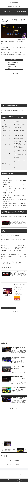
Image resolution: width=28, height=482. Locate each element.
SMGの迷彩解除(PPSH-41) (13, 62)
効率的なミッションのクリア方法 (14, 66)
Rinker (19, 293)
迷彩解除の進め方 (11, 64)
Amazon (17, 297)
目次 (12, 59)
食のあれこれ (21, 474)
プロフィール (7, 474)
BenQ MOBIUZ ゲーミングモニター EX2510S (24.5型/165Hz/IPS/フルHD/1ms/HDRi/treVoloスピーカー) (19, 288)
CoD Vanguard (5, 308)
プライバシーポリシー (20, 475)
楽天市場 (17, 299)
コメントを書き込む (14, 460)
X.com (14, 477)
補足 (9, 68)
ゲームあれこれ (12, 308)
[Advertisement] (14, 88)
